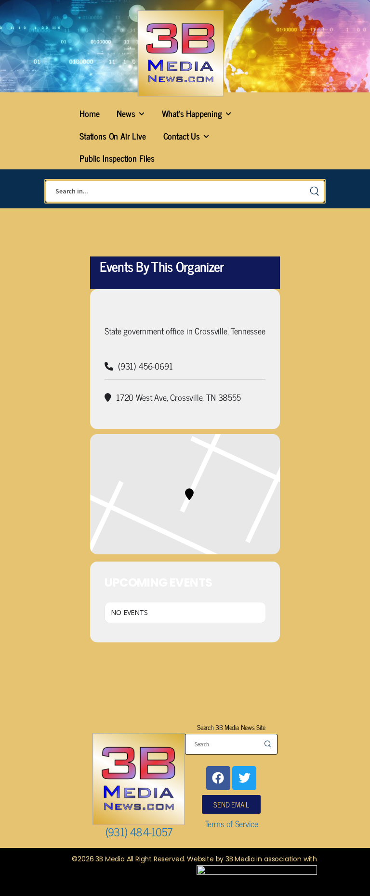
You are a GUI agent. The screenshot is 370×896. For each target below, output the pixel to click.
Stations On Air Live (112, 135)
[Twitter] (244, 778)
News (126, 113)
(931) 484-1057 (139, 831)
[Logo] (180, 53)
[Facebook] (218, 778)
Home (89, 113)
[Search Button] (314, 191)
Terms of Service (231, 823)
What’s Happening (192, 113)
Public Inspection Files (117, 158)
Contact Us (181, 135)
